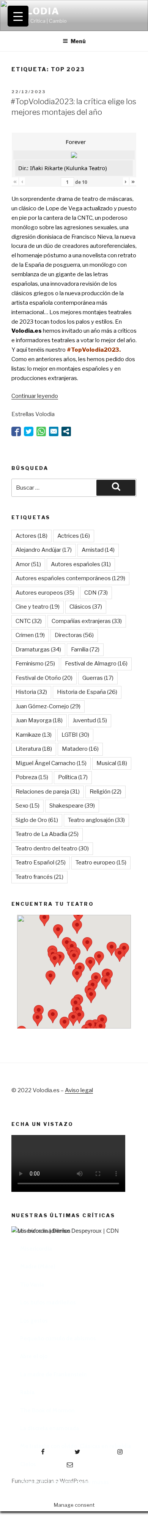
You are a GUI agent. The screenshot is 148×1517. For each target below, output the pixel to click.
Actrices (73, 535)
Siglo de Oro (37, 820)
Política (73, 777)
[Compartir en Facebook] (16, 431)
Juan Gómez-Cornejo (48, 706)
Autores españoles (81, 564)
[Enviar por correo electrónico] (53, 431)
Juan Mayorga (39, 720)
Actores (31, 535)
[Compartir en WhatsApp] (41, 431)
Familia (85, 649)
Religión (105, 791)
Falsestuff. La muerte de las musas (64, 1482)
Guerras (97, 678)
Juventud (89, 720)
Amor (28, 564)
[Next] (121, 1321)
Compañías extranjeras (87, 621)
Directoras (74, 635)
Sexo (27, 805)
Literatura (34, 748)
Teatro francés (39, 877)
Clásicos (85, 606)
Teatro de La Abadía (47, 834)
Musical (111, 763)
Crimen (30, 635)
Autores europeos (45, 592)
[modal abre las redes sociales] (66, 431)
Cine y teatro (38, 606)
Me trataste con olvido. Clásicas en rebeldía (75, 1446)
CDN (96, 592)
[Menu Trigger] (18, 16)
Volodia (35, 11)
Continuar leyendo (34, 396)
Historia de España (87, 692)
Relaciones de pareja (48, 791)
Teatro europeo (101, 862)
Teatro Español (41, 862)
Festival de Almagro (96, 663)
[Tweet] (28, 431)
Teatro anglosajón (96, 820)
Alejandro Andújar (44, 549)
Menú (78, 41)
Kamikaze (34, 734)
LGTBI (75, 734)
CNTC (29, 621)
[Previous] (26, 1321)
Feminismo (35, 663)
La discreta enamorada (49, 1428)
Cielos (28, 1464)
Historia (31, 692)
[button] (58, 931)
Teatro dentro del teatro (52, 848)
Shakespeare (72, 805)
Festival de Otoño (44, 678)
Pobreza (32, 777)
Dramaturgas (38, 649)
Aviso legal (79, 1090)
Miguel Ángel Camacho (51, 763)
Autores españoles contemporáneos (70, 578)
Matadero (80, 748)
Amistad (98, 549)
